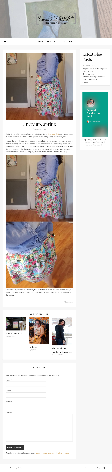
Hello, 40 (33, 347)
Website (9, 402)
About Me (52, 41)
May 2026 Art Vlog (89, 66)
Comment (9, 412)
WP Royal (20, 468)
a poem (85, 82)
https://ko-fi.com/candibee (95, 145)
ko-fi (71, 41)
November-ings (88, 74)
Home (40, 41)
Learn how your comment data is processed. (52, 453)
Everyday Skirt (53, 134)
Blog (62, 41)
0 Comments (68, 302)
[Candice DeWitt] (56, 19)
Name (9, 380)
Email (8, 391)
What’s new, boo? (14, 333)
